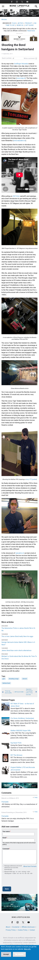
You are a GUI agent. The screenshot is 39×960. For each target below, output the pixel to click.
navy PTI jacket (31, 479)
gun (3, 678)
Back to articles (7, 58)
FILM (14, 23)
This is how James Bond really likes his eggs (17, 636)
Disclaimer (16, 927)
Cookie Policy (23, 930)
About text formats (29, 866)
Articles (4, 19)
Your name (6, 831)
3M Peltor (16, 196)
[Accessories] (15, 16)
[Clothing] (5, 16)
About (8, 927)
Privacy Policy (11, 930)
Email (4, 837)
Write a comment (29, 58)
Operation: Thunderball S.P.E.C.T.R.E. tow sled (29, 692)
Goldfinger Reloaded (21, 64)
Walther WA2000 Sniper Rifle (20, 731)
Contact (32, 930)
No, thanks (19, 954)
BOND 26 (20, 25)
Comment (5, 849)
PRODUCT (28, 23)
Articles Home (19, 692)
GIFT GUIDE (29, 25)
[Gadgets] (24, 16)
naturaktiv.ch (20, 553)
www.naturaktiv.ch (19, 141)
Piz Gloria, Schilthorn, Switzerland (22, 718)
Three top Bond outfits (8, 692)
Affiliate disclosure (28, 927)
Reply (36, 797)
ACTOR (20, 23)
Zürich (24, 678)
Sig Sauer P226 (15, 743)
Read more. (31, 31)
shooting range (13, 678)
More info (27, 949)
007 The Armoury (16, 755)
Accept (6, 954)
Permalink (5, 802)
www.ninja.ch (20, 78)
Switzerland (6, 683)
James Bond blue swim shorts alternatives (16, 650)
